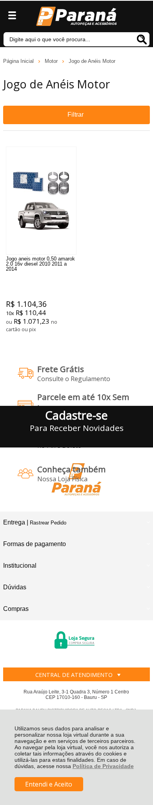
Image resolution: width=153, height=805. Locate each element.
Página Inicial (19, 61)
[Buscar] (141, 39)
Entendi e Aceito (48, 784)
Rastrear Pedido (48, 523)
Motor (52, 61)
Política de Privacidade (103, 766)
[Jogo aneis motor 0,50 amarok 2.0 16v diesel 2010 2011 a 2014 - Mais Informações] (41, 200)
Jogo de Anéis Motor (92, 61)
